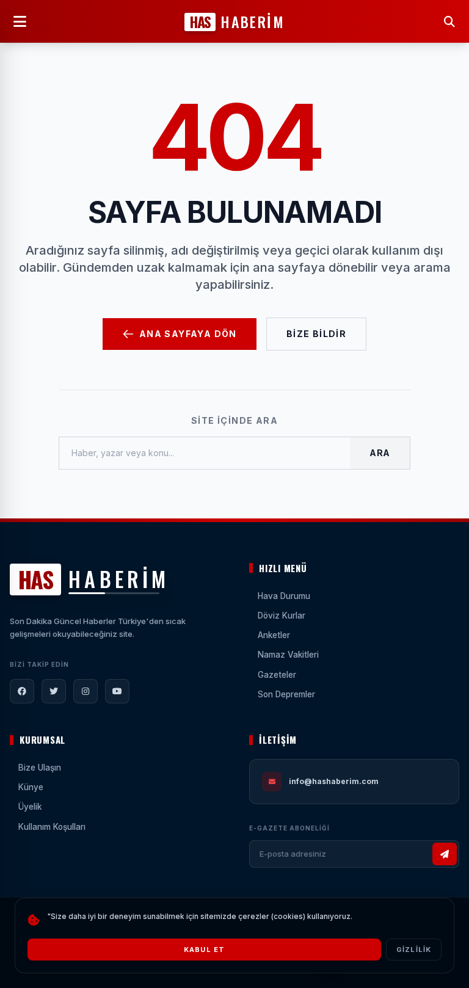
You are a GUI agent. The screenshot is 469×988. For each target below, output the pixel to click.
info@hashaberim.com (334, 781)
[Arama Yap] (449, 21)
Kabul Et (204, 949)
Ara (379, 453)
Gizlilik (413, 949)
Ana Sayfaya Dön (188, 334)
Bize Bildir (316, 334)
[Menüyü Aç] (19, 21)
